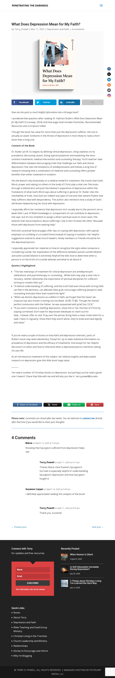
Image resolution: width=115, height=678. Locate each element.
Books (16, 612)
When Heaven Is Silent (81, 554)
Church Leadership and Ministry (30, 640)
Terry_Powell (21, 29)
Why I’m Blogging (22, 655)
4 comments (78, 29)
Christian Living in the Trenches (30, 636)
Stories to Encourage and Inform (30, 650)
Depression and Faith (58, 29)
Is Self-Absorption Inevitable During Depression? (84, 568)
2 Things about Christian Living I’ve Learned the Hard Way (85, 582)
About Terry (19, 617)
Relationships (20, 645)
